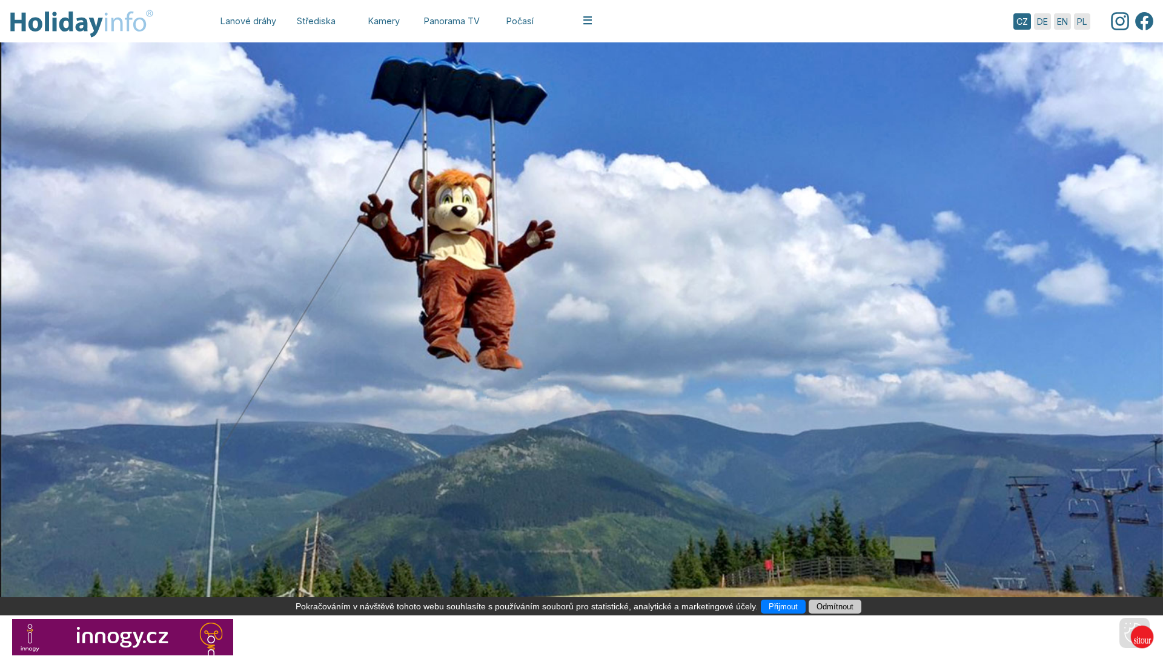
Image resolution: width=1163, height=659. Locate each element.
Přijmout (783, 606)
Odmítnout (835, 606)
